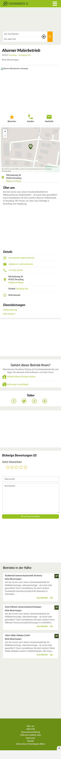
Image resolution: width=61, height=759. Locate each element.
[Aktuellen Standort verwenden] (43, 36)
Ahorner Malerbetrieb (21, 50)
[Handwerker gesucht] (23, 3)
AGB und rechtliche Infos (30, 735)
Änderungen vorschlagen (17, 384)
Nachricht (49, 121)
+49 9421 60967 (15, 270)
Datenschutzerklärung (30, 732)
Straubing (13, 55)
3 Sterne (16, 467)
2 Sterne (12, 467)
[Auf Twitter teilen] (24, 401)
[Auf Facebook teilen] (14, 401)
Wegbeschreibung (13, 181)
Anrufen (30, 121)
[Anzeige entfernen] (59, 748)
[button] (30, 147)
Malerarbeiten (9, 314)
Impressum (30, 738)
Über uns (30, 726)
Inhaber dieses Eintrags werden (21, 377)
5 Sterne (25, 467)
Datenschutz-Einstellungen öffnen (30, 744)
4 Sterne (21, 467)
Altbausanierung (10, 310)
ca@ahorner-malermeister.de (20, 264)
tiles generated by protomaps (35, 169)
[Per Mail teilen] (45, 401)
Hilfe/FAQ (30, 729)
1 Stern (7, 467)
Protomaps (47, 169)
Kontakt (30, 741)
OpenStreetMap (6, 171)
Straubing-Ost (25, 55)
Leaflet (5, 169)
